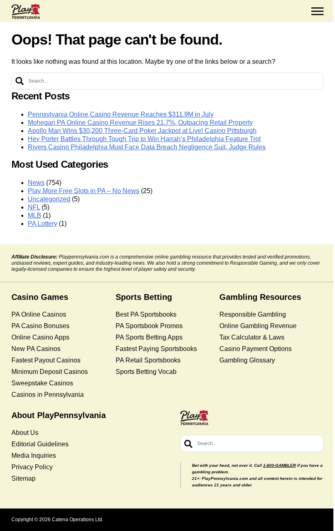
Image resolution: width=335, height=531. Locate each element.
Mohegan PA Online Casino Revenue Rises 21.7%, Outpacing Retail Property (140, 122)
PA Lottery (42, 223)
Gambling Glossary (247, 360)
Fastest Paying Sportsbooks (156, 348)
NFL (34, 207)
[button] (317, 11)
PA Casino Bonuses (40, 325)
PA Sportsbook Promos (149, 325)
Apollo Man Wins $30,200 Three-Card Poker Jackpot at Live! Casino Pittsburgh (142, 130)
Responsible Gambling (252, 314)
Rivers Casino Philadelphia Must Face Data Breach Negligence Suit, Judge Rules (147, 147)
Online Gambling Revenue (258, 325)
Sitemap (23, 478)
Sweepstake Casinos (42, 383)
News (36, 182)
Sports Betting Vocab (146, 371)
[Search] (19, 81)
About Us (24, 432)
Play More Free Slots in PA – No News (83, 190)
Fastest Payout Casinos (45, 360)
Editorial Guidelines (40, 444)
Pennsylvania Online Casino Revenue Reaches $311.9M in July (121, 114)
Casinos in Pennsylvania (47, 394)
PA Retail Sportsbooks (148, 360)
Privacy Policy (32, 467)
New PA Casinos (35, 348)
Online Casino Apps (40, 337)
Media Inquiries (33, 455)
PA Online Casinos (38, 314)
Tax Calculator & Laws (251, 337)
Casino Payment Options (255, 348)
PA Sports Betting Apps (149, 337)
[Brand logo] (25, 11)
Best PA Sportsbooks (146, 314)
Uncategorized (49, 199)
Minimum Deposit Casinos (49, 371)
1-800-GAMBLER (279, 465)
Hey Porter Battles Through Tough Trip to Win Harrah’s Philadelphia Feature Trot (144, 138)
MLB (34, 215)
